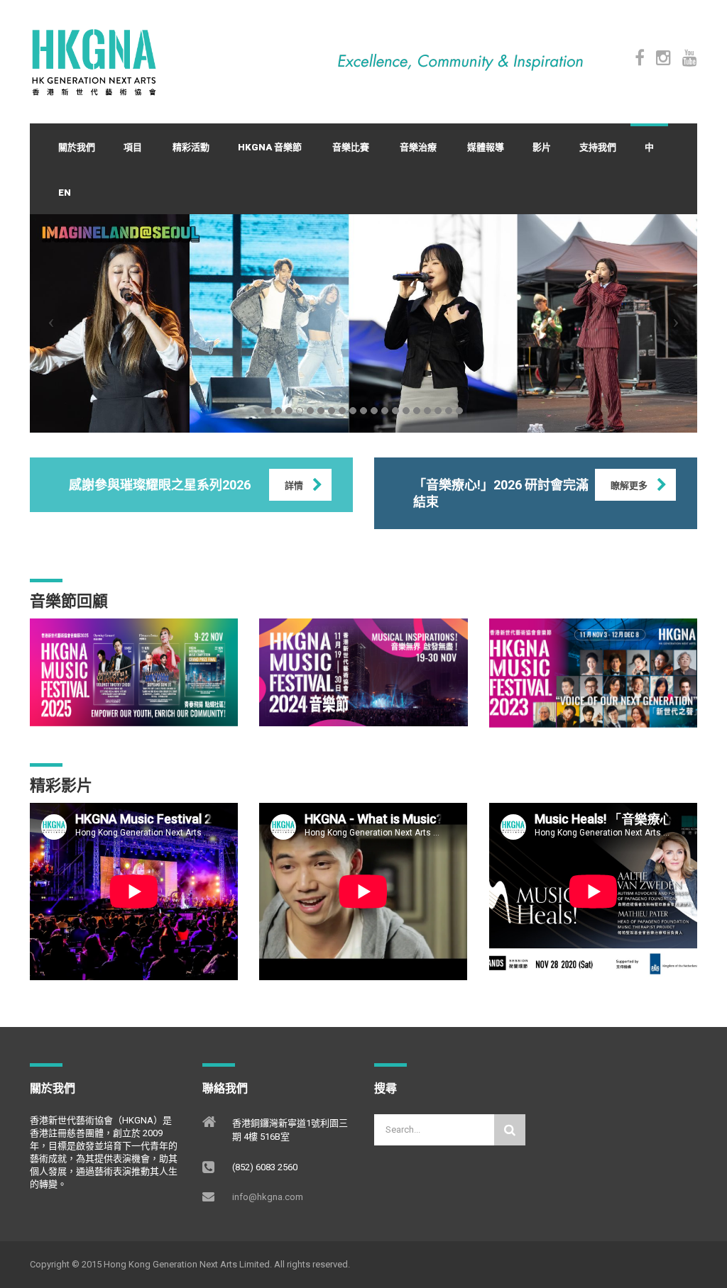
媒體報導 (485, 147)
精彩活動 (191, 147)
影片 (541, 147)
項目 (133, 147)
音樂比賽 (350, 147)
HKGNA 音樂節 (270, 147)
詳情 (294, 485)
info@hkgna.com (267, 1197)
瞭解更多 (629, 485)
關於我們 (76, 147)
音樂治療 (418, 147)
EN (64, 192)
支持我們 (597, 147)
